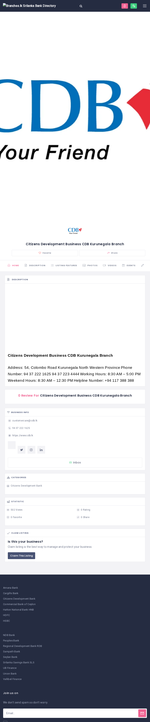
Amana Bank (10, 587)
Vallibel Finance (12, 679)
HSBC (6, 620)
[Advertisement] (75, 315)
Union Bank (10, 673)
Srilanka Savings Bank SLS (18, 662)
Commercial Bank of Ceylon (19, 604)
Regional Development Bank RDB (22, 646)
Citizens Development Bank (19, 598)
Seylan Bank (10, 657)
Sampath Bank (11, 651)
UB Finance (9, 667)
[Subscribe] (142, 713)
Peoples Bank (11, 640)
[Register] (133, 6)
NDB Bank (9, 635)
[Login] (124, 6)
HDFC (6, 615)
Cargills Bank (11, 593)
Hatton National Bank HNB (18, 609)
